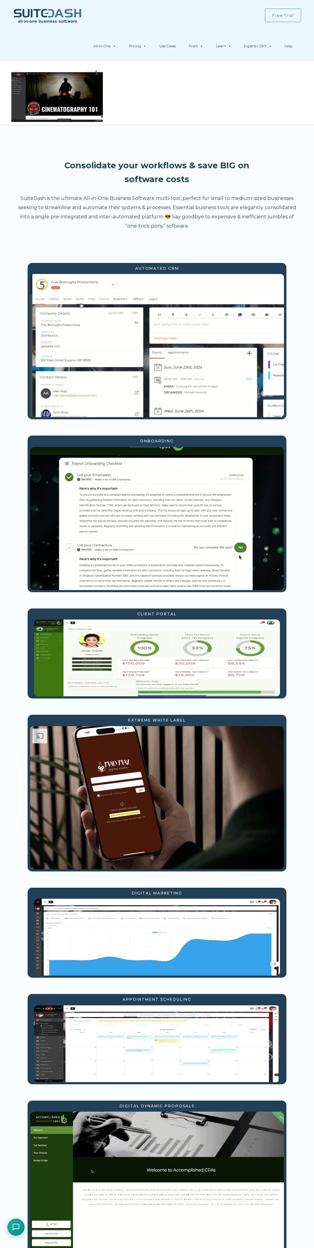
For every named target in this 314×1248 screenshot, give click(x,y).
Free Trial (283, 15)
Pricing (135, 46)
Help (288, 46)
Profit (193, 46)
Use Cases (167, 46)
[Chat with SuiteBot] (16, 1227)
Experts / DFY (255, 46)
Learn (221, 46)
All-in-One (102, 46)
